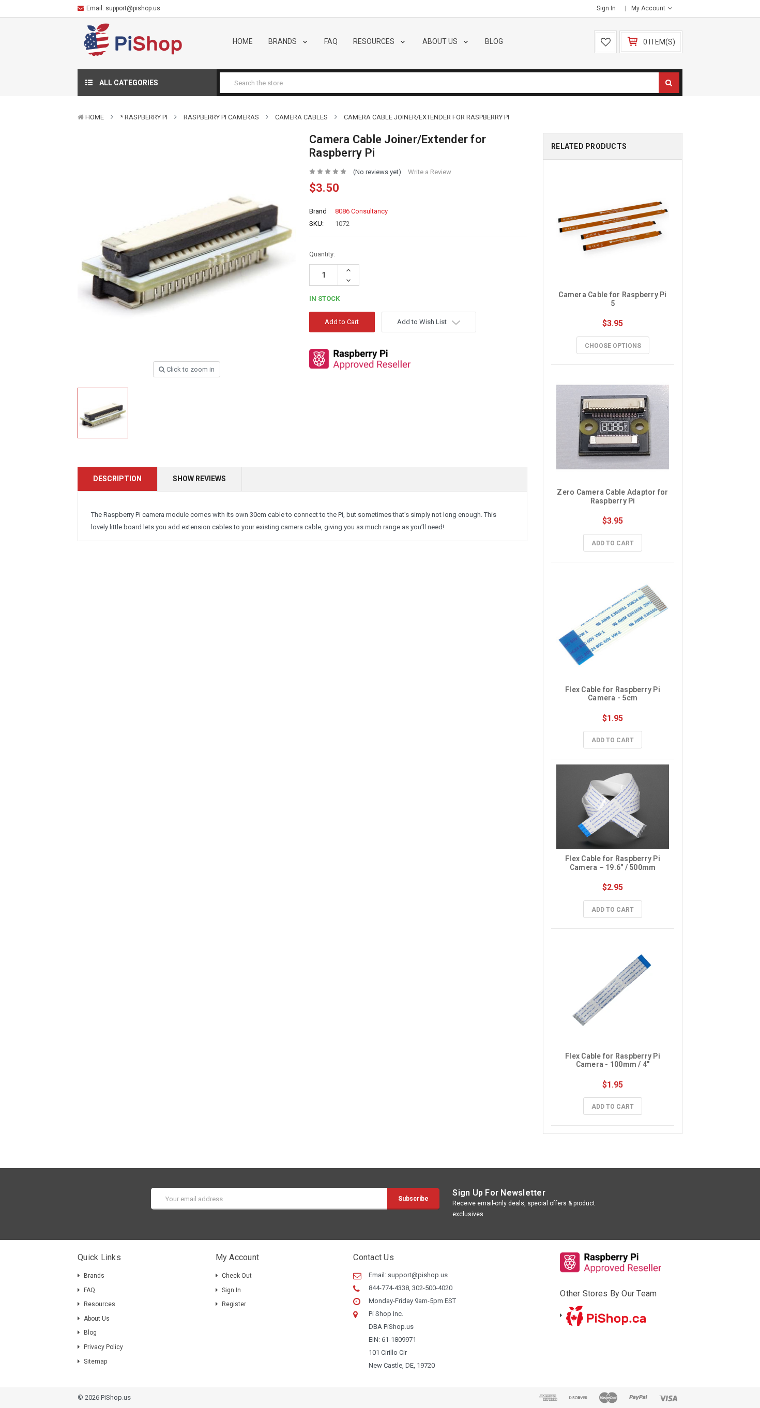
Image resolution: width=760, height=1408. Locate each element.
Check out (237, 1275)
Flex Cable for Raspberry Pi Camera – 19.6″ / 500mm (613, 862)
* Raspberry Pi (144, 117)
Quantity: (322, 254)
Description (117, 479)
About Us (440, 41)
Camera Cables (301, 117)
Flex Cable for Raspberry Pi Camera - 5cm (613, 693)
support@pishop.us (132, 8)
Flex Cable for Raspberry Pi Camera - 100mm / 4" (613, 1060)
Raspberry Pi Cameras (221, 117)
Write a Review (429, 172)
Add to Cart (612, 543)
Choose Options (613, 345)
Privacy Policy (103, 1347)
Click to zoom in (190, 369)
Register (234, 1304)
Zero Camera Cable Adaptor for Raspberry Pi (613, 496)
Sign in (606, 8)
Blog (494, 41)
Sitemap (95, 1361)
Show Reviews (199, 479)
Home (243, 41)
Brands (283, 41)
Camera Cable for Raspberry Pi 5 (613, 299)
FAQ (331, 41)
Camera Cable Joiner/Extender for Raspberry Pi (426, 117)
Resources (374, 41)
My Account (649, 8)
